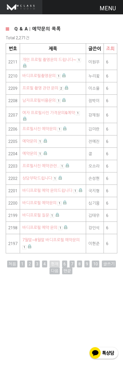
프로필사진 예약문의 (41, 129)
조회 (110, 48)
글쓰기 (108, 264)
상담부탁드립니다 (39, 178)
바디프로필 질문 (37, 215)
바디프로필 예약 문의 (41, 227)
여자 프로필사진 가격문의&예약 (50, 112)
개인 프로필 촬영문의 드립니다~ (51, 59)
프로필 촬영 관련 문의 (42, 88)
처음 (12, 264)
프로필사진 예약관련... (42, 166)
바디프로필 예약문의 (41, 203)
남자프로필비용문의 (40, 100)
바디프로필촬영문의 (40, 75)
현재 (54, 264)
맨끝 (67, 271)
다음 (54, 271)
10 (95, 264)
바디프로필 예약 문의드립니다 (49, 190)
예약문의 (31, 141)
